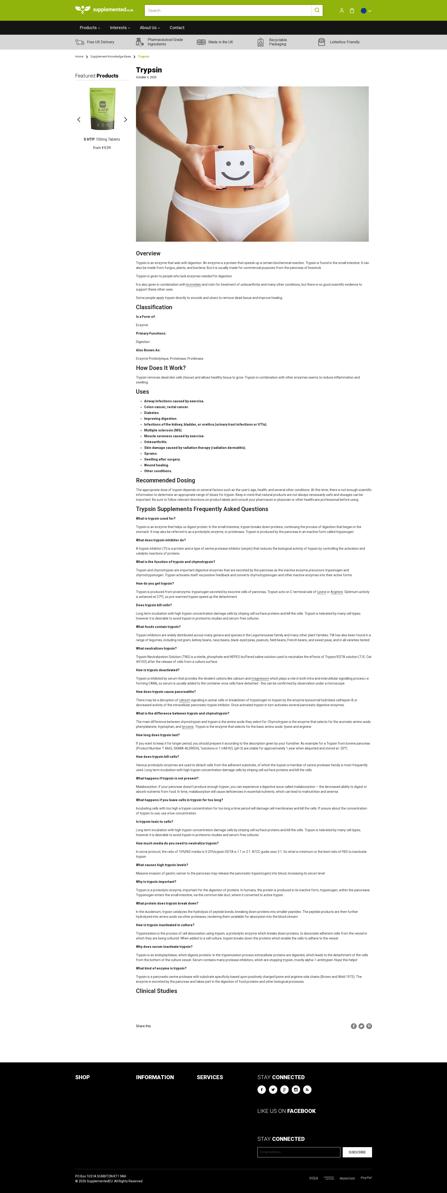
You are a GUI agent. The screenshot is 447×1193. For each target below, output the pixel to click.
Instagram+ (296, 1089)
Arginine (337, 592)
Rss (307, 1089)
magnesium (260, 678)
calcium (184, 700)
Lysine (321, 592)
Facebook (261, 1089)
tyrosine (188, 727)
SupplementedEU (100, 1181)
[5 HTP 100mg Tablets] (102, 117)
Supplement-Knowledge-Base (111, 56)
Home (79, 56)
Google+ (284, 1089)
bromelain (193, 284)
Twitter (273, 1089)
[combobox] (233, 10)
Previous (78, 119)
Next (125, 119)
